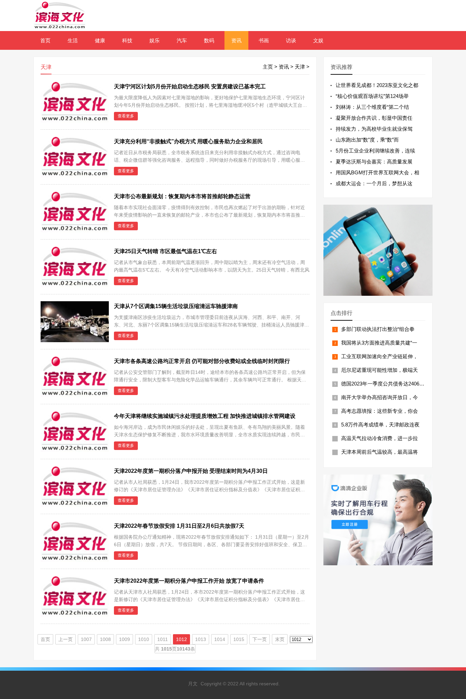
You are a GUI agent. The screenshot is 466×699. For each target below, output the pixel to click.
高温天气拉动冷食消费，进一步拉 (379, 438)
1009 (124, 639)
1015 (238, 639)
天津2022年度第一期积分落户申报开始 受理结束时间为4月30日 (191, 471)
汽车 (182, 40)
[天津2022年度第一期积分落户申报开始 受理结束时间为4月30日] (75, 505)
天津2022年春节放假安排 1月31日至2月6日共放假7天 (179, 526)
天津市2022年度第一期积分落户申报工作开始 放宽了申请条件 (189, 581)
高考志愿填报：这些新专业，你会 (379, 411)
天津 (300, 67)
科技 (127, 40)
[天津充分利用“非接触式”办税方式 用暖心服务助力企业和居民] (75, 175)
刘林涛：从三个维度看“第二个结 (372, 107)
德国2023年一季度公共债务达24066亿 (384, 384)
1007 (86, 639)
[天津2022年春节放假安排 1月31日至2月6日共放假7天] (75, 560)
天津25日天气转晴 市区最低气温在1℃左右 (165, 251)
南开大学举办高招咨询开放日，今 (379, 397)
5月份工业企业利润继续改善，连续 (375, 151)
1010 (143, 639)
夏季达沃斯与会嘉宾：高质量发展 (374, 161)
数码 (209, 40)
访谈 (291, 40)
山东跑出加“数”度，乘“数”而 (367, 140)
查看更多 (126, 116)
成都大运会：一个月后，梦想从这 (374, 183)
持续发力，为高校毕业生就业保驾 (374, 129)
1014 (219, 639)
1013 (200, 639)
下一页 (259, 639)
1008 (105, 639)
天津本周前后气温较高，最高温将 (379, 452)
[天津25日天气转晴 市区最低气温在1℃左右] (75, 285)
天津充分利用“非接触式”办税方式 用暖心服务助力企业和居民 (188, 141)
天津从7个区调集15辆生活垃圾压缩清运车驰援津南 (176, 306)
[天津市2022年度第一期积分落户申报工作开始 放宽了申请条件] (75, 615)
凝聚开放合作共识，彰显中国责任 (374, 118)
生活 (73, 40)
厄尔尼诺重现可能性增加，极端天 (379, 370)
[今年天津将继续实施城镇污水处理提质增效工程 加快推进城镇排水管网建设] (75, 450)
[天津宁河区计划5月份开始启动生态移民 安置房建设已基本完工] (75, 120)
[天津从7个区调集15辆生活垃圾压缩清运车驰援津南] (75, 341)
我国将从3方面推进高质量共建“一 (379, 343)
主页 (268, 67)
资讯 (236, 40)
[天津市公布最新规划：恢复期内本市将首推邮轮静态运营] (75, 230)
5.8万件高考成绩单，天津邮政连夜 (380, 424)
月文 (193, 683)
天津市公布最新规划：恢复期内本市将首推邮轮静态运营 (182, 196)
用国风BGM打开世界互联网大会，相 (377, 172)
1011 (162, 639)
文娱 (318, 40)
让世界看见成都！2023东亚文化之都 (377, 85)
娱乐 (154, 40)
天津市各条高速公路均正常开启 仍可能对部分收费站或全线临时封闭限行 (202, 361)
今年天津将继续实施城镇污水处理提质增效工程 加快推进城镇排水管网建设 (204, 416)
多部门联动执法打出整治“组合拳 (377, 329)
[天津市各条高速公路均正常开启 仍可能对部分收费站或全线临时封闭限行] (75, 395)
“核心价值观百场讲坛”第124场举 (372, 96)
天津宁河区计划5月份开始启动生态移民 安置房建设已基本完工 (190, 86)
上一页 (65, 639)
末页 (280, 639)
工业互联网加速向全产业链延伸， (379, 356)
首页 (45, 40)
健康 (100, 40)
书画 (264, 40)
